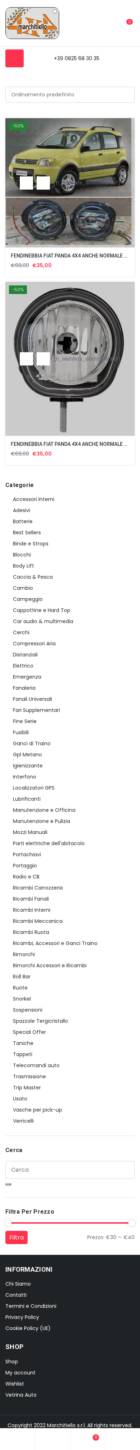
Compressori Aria (34, 643)
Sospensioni (27, 1009)
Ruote (20, 987)
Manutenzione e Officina (44, 810)
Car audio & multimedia (43, 621)
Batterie (23, 521)
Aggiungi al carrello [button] (26, 182)
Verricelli (23, 1120)
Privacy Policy (22, 1317)
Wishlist (14, 1383)
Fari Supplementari (36, 710)
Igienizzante (28, 765)
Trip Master (27, 1087)
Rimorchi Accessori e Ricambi (50, 965)
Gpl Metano (27, 754)
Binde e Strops (30, 543)
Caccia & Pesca (33, 577)
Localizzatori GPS (34, 787)
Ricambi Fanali (31, 898)
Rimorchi (24, 954)
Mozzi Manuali (30, 832)
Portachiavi (27, 854)
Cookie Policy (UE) (28, 1328)
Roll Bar (22, 976)
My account (20, 1372)
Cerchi (21, 632)
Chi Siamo (18, 1283)
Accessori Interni (33, 499)
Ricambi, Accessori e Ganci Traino (55, 943)
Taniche (23, 1043)
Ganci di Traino (32, 743)
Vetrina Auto (21, 1394)
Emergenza (27, 676)
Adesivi (21, 510)
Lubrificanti (27, 799)
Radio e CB (26, 876)
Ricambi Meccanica (37, 921)
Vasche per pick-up (37, 1109)
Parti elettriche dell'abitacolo (49, 843)
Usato (20, 1098)
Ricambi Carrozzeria (38, 887)
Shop (11, 1361)
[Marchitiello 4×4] (32, 23)
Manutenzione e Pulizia (41, 821)
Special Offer (29, 1032)
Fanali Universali (32, 699)
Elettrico (23, 665)
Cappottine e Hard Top (41, 610)
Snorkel (22, 998)
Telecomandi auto (36, 1065)
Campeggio (28, 599)
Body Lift (23, 565)
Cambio (23, 588)
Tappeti (22, 1054)
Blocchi (22, 554)
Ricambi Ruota (31, 932)
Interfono (24, 776)
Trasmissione (29, 1076)
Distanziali (25, 654)
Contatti (16, 1295)
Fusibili (21, 732)
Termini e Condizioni (30, 1306)
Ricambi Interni (31, 910)
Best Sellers (27, 532)
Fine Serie (25, 721)
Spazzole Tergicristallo (40, 1021)
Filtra (16, 1237)
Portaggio (25, 865)
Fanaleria (24, 688)
